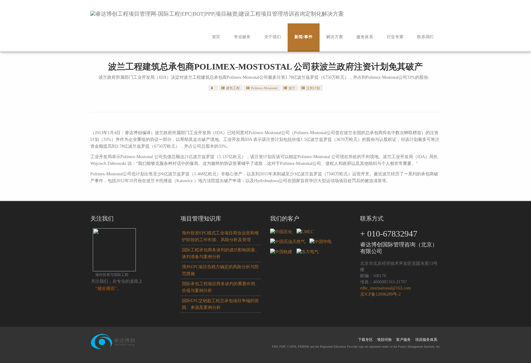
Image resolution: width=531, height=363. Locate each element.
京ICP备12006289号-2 (380, 294)
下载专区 (365, 339)
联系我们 (425, 36)
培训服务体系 (426, 339)
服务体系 (364, 36)
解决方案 (334, 36)
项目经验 (384, 339)
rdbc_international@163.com (385, 288)
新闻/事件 (303, 36)
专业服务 (242, 36)
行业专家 (395, 36)
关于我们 (272, 36)
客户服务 (403, 339)
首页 (216, 36)
